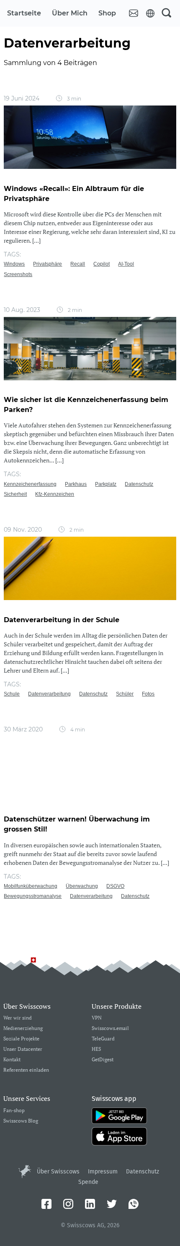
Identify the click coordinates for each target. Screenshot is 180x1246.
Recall (77, 264)
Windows (14, 264)
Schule (12, 694)
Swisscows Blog (20, 1121)
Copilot (101, 264)
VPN (97, 1018)
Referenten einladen (26, 1070)
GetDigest (102, 1060)
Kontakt (12, 1060)
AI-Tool (126, 264)
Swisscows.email (110, 1028)
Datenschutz (139, 484)
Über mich (69, 13)
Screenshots (18, 274)
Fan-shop (14, 1111)
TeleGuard (103, 1039)
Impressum (103, 1171)
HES (96, 1049)
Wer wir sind (17, 1018)
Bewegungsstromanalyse (33, 896)
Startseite (24, 13)
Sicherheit (15, 494)
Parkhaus (76, 484)
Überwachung (82, 886)
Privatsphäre (47, 264)
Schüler (125, 694)
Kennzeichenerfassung (30, 484)
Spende (88, 1182)
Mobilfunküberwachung (30, 886)
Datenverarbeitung (49, 694)
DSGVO (115, 886)
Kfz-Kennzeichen (54, 494)
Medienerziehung (23, 1028)
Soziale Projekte (21, 1039)
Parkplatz (105, 484)
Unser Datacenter (22, 1049)
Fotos (148, 694)
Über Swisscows (58, 1171)
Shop (107, 13)
